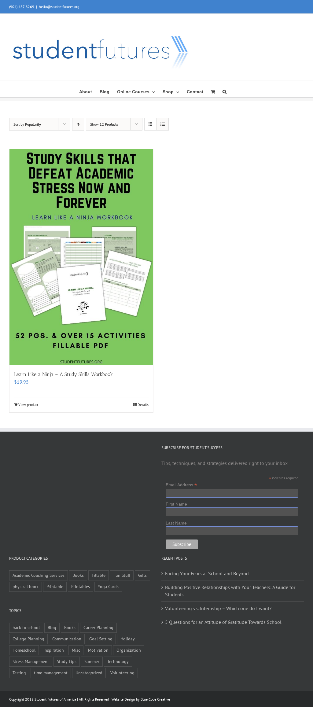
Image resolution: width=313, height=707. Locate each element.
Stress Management (31, 661)
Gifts (142, 575)
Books (78, 575)
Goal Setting (100, 639)
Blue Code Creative (155, 699)
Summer (91, 661)
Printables (80, 586)
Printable (54, 586)
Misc (76, 650)
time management (51, 673)
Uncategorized (88, 673)
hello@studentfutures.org (59, 6)
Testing (19, 673)
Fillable (98, 575)
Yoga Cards (108, 586)
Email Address (181, 485)
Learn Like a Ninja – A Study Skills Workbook (63, 374)
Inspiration (53, 650)
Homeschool (24, 650)
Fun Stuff (121, 575)
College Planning (28, 639)
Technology (118, 661)
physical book (26, 586)
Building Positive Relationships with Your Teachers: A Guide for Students (230, 591)
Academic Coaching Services (38, 575)
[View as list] (162, 124)
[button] (224, 91)
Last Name (176, 523)
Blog (52, 627)
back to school (26, 627)
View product (28, 404)
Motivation (98, 650)
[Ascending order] (78, 124)
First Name (176, 504)
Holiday (127, 639)
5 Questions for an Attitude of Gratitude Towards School (223, 622)
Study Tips (66, 661)
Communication (66, 639)
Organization (128, 650)
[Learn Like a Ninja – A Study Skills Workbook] (81, 257)
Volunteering (122, 673)
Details (143, 404)
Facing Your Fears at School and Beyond (207, 573)
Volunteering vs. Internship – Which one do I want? (218, 608)
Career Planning (98, 627)
